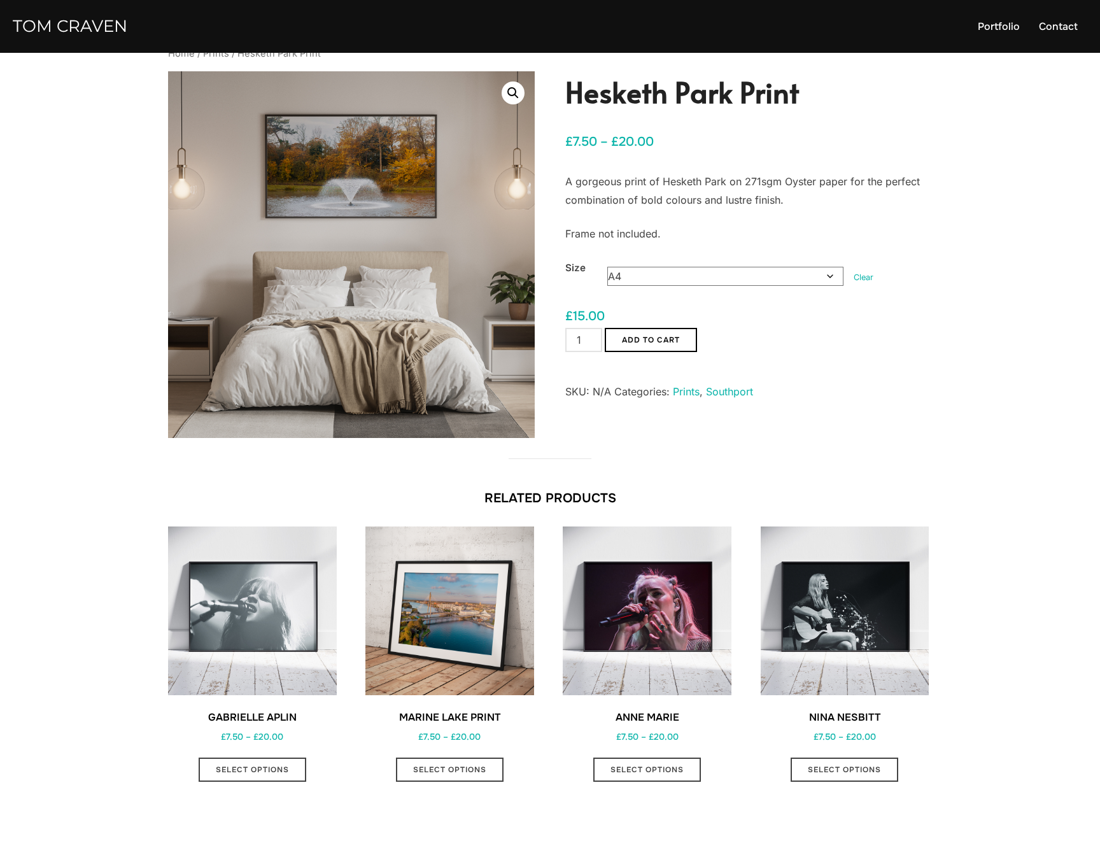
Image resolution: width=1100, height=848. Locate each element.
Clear (863, 277)
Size (575, 268)
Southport (729, 391)
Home (181, 53)
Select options (252, 770)
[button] (513, 92)
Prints (216, 53)
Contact (1058, 26)
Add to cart (651, 340)
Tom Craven (70, 26)
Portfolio (999, 26)
